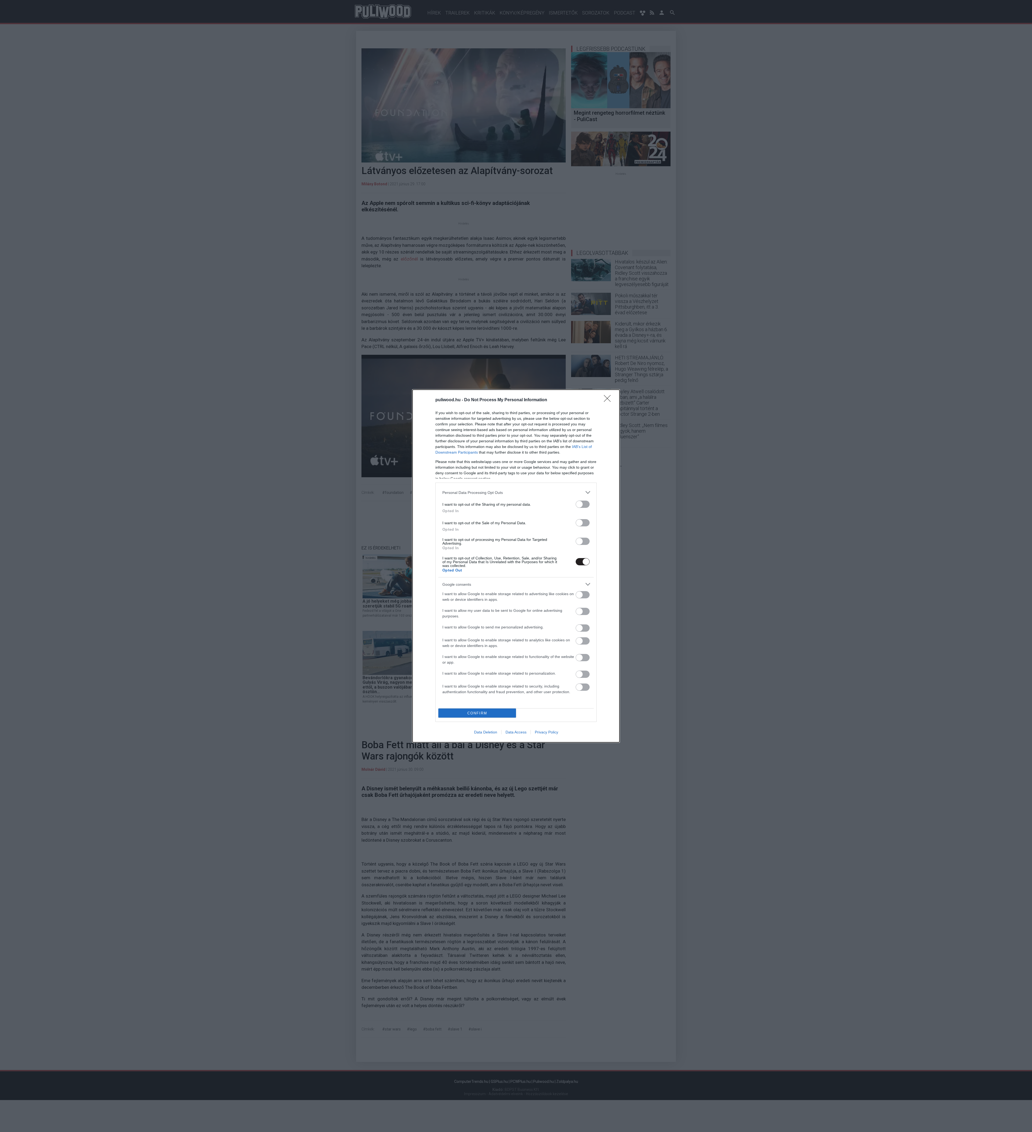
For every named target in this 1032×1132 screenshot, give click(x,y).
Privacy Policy (546, 732)
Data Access (516, 732)
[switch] (583, 504)
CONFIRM (477, 713)
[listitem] (516, 492)
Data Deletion (485, 732)
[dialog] (516, 566)
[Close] (609, 400)
